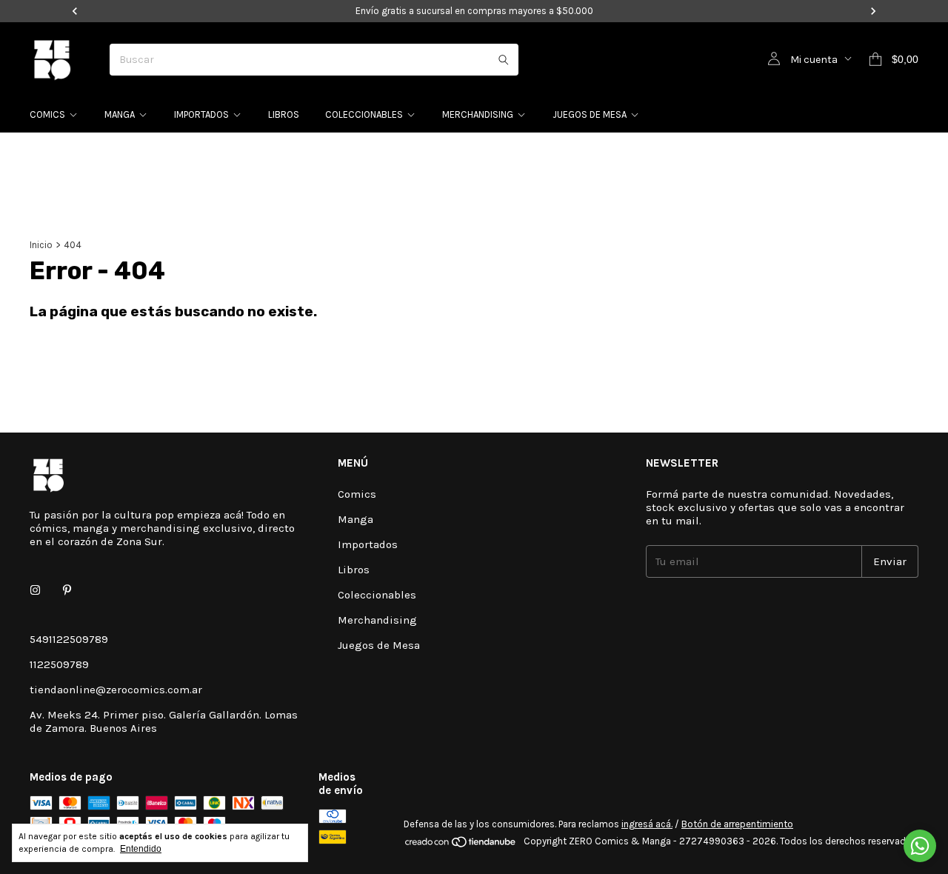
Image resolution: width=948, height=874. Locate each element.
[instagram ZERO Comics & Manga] (35, 590)
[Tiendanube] (461, 844)
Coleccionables (364, 114)
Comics (47, 114)
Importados (201, 114)
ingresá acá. (646, 824)
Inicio (41, 244)
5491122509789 (69, 639)
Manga (119, 114)
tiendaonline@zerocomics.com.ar (116, 689)
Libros (283, 114)
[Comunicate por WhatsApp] (920, 846)
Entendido (140, 849)
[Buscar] (503, 60)
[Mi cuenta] (774, 59)
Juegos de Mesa (590, 114)
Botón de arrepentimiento (737, 824)
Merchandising (477, 114)
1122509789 (59, 664)
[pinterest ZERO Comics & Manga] (67, 590)
